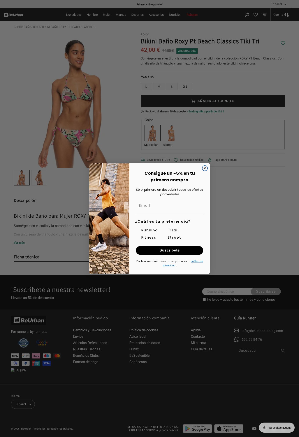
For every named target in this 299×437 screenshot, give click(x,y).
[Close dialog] (205, 168)
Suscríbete (170, 250)
